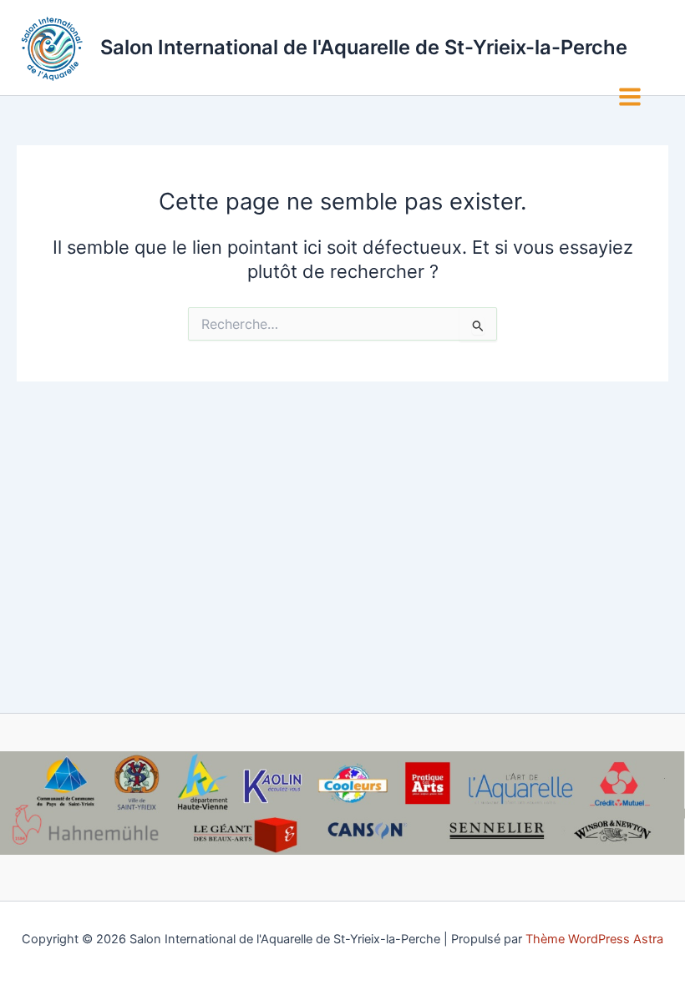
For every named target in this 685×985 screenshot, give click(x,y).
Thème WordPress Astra (594, 939)
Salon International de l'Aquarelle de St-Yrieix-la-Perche (363, 47)
